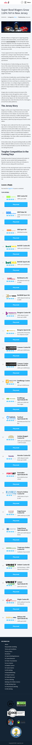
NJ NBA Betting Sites (10, 684)
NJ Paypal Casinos (9, 675)
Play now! (16, 204)
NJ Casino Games (9, 668)
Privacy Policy (8, 651)
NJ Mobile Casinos (9, 665)
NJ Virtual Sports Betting (11, 686)
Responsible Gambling (11, 647)
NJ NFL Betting (9, 670)
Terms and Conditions (10, 649)
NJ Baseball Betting (10, 672)
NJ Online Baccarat (10, 677)
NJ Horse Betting (9, 679)
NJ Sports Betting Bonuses (12, 656)
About (6, 644)
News (15, 17)
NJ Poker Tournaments (11, 661)
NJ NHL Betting (9, 689)
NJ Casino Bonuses (10, 658)
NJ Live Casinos (9, 663)
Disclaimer (7, 654)
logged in (10, 188)
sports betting (10, 41)
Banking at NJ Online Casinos (12, 682)
